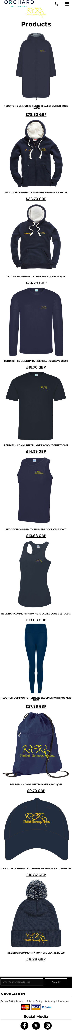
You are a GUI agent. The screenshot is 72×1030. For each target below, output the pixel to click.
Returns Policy (34, 1001)
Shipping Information (57, 1001)
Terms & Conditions (12, 1001)
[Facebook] (24, 1026)
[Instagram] (48, 1026)
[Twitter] (36, 1026)
